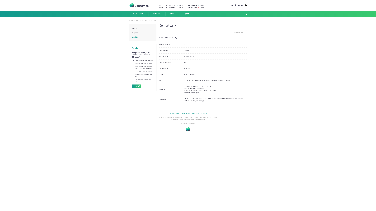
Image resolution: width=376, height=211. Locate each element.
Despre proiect (174, 113)
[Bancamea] (139, 5)
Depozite (135, 33)
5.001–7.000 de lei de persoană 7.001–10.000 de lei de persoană (143, 67)
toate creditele (238, 32)
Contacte (204, 113)
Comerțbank (146, 20)
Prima (131, 20)
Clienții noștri (185, 113)
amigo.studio (191, 123)
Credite (135, 37)
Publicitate (195, 113)
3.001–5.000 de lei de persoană (143, 63)
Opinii (186, 13)
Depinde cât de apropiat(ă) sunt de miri (143, 75)
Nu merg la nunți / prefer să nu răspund (143, 80)
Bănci (171, 13)
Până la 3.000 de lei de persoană (144, 60)
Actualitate (138, 13)
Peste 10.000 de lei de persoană (143, 71)
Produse (156, 13)
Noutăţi (134, 29)
